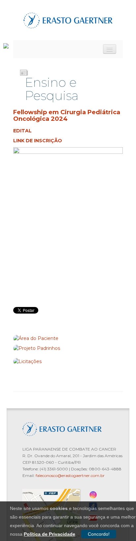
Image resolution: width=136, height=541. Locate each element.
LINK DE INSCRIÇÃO (37, 141)
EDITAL (22, 131)
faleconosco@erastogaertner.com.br (70, 475)
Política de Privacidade (49, 534)
